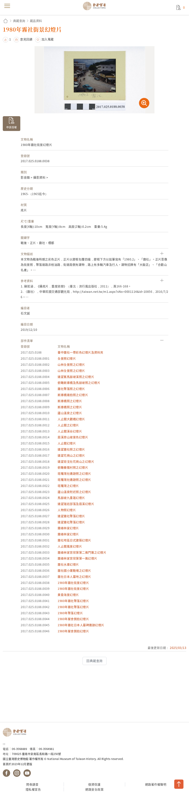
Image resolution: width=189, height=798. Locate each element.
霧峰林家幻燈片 (68, 528)
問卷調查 (32, 784)
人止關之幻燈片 (68, 425)
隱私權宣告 (33, 789)
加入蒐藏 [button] (48, 39)
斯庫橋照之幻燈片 (70, 401)
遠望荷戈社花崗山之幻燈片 (76, 461)
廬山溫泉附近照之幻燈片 (74, 492)
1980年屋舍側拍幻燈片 (73, 619)
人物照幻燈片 (67, 510)
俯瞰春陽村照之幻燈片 (73, 467)
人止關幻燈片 (67, 443)
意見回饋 (26, 39)
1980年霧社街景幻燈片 (73, 582)
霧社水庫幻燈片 (68, 564)
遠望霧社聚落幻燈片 (71, 516)
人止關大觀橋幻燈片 (71, 419)
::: (4, 743)
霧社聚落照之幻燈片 (71, 388)
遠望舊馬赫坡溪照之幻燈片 (76, 376)
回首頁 (5, 21)
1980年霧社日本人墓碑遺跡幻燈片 (81, 625)
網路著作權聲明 (155, 784)
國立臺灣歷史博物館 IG (16, 773)
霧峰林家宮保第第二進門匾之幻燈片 (82, 552)
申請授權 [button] (11, 127)
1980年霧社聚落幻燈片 (73, 600)
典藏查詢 (19, 20)
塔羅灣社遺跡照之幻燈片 (74, 473)
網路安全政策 (94, 789)
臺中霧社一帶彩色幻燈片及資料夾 (80, 352)
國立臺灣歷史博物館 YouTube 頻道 (27, 773)
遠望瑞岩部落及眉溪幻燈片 (76, 504)
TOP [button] (178, 784)
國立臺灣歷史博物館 (16, 732)
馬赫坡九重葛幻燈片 (71, 497)
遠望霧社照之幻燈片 (71, 449)
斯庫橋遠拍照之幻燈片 (73, 395)
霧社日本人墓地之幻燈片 (74, 576)
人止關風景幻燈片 (70, 546)
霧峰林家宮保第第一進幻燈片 (77, 558)
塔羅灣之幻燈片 (68, 485)
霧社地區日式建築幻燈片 (74, 540)
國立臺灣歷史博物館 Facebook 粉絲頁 (6, 773)
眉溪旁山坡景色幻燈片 (73, 437)
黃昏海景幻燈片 (68, 594)
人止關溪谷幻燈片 (70, 431)
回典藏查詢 (94, 661)
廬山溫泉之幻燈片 (70, 413)
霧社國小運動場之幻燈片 (74, 570)
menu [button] (7, 5)
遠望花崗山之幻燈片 (71, 455)
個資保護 (94, 784)
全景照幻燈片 (67, 358)
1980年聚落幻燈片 (70, 613)
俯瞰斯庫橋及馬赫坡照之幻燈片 (79, 382)
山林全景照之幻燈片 (71, 364)
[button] (7, 39)
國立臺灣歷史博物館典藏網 (95, 5)
